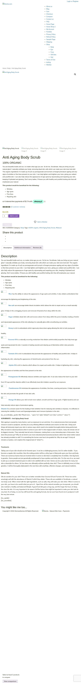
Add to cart (14, 216)
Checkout (49, 14)
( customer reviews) (18, 207)
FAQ (47, 21)
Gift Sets (53, 54)
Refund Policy (50, 37)
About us (49, 6)
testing (48, 62)
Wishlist (48, 65)
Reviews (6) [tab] (37, 247)
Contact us (49, 19)
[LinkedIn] (7, 241)
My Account (50, 29)
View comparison (10, 681)
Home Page (50, 24)
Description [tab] (7, 247)
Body (52, 47)
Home (4, 68)
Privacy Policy (50, 34)
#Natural (58, 228)
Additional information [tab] (22, 247)
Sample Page (50, 39)
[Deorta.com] (7, 4)
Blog (47, 9)
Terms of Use (50, 60)
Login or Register (72, 1)
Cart (47, 11)
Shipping (49, 42)
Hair (52, 57)
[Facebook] (7, 236)
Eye (52, 49)
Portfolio (49, 32)
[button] (75, 74)
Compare (49, 16)
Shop (48, 44)
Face (52, 52)
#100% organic (33, 228)
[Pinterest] (7, 239)
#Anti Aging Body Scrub (47, 228)
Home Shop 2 (50, 27)
